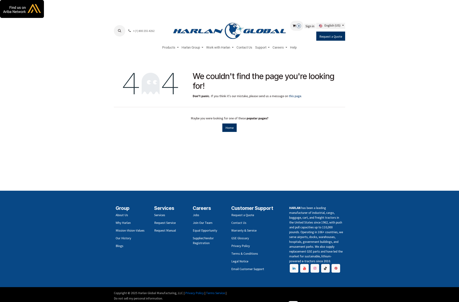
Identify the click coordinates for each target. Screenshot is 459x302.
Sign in (310, 26)
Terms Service (215, 293)
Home (229, 128)
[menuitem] (170, 47)
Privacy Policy (194, 293)
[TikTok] (325, 268)
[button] (119, 31)
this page (295, 96)
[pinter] (336, 268)
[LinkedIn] (294, 268)
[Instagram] (315, 268)
